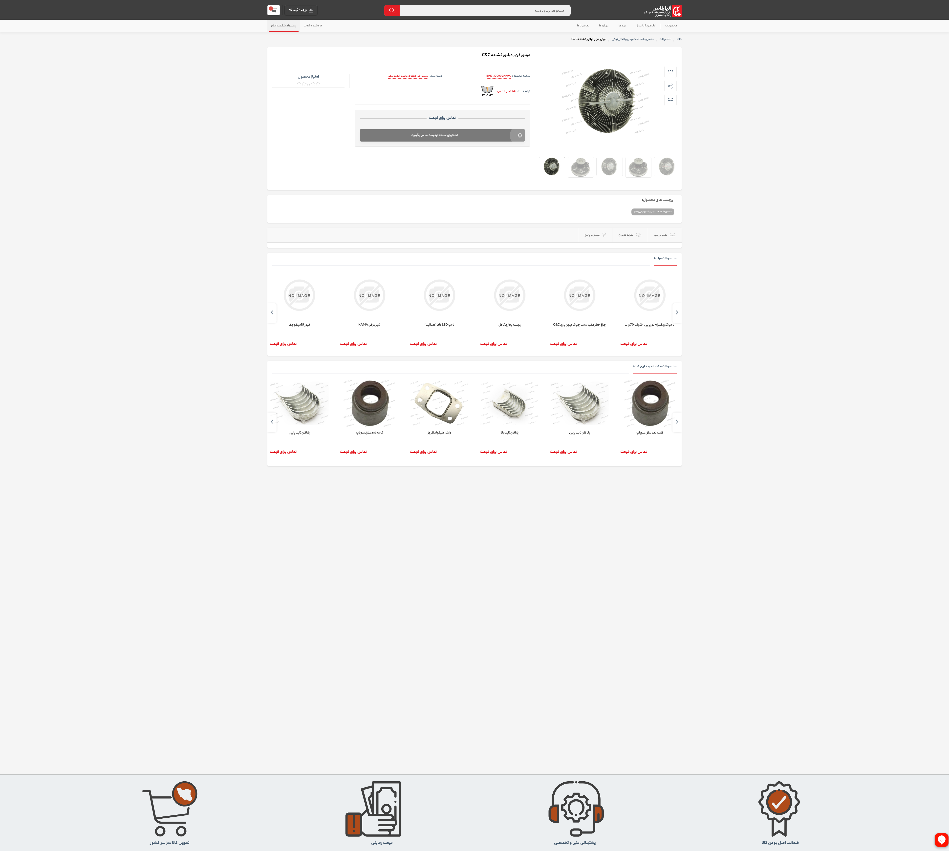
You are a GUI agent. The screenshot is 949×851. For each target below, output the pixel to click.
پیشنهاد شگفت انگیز (283, 25)
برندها (622, 25)
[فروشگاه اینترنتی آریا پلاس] (663, 11)
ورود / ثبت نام (298, 10)
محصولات (671, 25)
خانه (679, 39)
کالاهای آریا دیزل (645, 25)
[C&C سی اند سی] (487, 91)
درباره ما (604, 25)
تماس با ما (583, 25)
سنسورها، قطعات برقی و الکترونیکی (408, 76)
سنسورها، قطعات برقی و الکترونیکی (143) (652, 212)
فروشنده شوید (313, 25)
